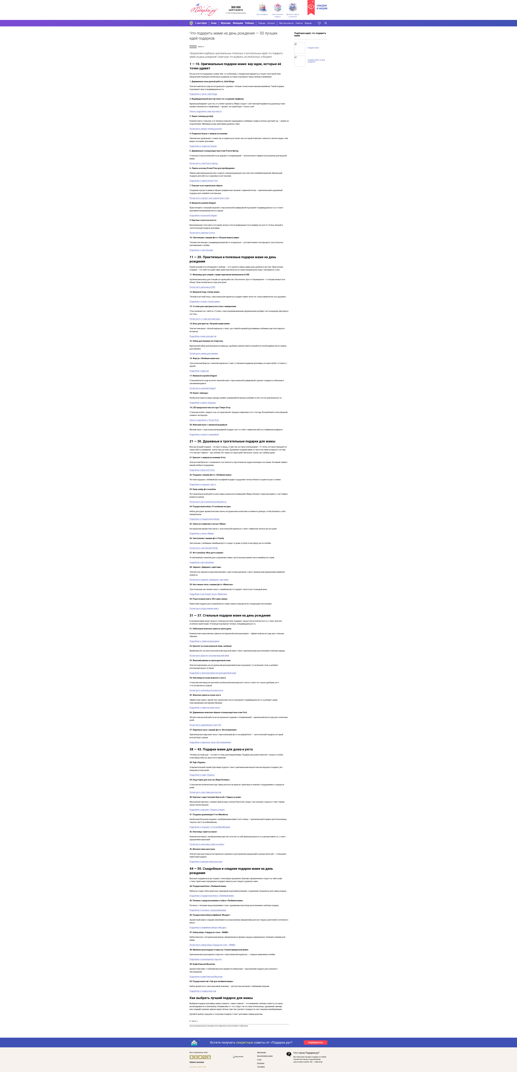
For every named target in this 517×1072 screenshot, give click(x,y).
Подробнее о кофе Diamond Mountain (206, 977)
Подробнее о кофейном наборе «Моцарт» (208, 927)
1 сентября (201, 23)
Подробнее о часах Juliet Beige (203, 94)
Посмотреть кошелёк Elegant (203, 388)
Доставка (261, 1067)
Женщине (238, 23)
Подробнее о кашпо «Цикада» (203, 403)
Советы (299, 23)
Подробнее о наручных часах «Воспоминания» (210, 742)
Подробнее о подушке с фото (203, 484)
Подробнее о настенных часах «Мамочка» (208, 594)
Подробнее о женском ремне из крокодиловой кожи (213, 673)
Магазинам (261, 1052)
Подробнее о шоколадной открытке (206, 959)
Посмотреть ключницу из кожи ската (206, 690)
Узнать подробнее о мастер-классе (206, 111)
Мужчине (226, 23)
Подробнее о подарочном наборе (204, 519)
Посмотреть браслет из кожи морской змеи (209, 656)
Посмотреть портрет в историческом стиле (209, 198)
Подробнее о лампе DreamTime (204, 181)
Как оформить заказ (265, 1056)
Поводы (261, 23)
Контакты (260, 1063)
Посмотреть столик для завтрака (205, 319)
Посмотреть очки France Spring (204, 163)
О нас (259, 1059)
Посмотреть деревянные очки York (205, 725)
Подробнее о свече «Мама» (202, 533)
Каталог (271, 23)
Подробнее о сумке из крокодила (204, 641)
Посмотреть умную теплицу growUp (206, 129)
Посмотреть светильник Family (204, 548)
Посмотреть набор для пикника (204, 353)
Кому (213, 23)
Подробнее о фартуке (199, 371)
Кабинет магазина (197, 1062)
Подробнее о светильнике (201, 250)
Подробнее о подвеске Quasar (203, 146)
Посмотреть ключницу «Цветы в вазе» (207, 844)
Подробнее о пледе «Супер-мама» (205, 301)
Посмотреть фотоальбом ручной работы (208, 502)
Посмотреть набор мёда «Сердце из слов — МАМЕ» (213, 945)
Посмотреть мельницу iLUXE (202, 287)
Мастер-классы (286, 23)
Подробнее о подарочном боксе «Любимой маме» (212, 896)
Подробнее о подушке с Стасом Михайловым (210, 827)
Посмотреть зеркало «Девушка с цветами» (209, 580)
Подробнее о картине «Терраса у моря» (207, 810)
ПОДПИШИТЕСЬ (315, 1043)
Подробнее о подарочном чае (203, 991)
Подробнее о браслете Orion (202, 470)
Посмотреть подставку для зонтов (205, 792)
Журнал (308, 23)
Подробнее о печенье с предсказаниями (208, 910)
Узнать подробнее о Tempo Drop (204, 420)
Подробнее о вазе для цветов (203, 336)
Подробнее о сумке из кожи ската (205, 707)
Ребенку (249, 23)
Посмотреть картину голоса (202, 233)
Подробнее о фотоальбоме (202, 562)
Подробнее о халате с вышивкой (204, 434)
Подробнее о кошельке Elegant (203, 215)
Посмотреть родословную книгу (204, 608)
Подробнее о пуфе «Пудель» (202, 775)
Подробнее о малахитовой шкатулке (206, 862)
